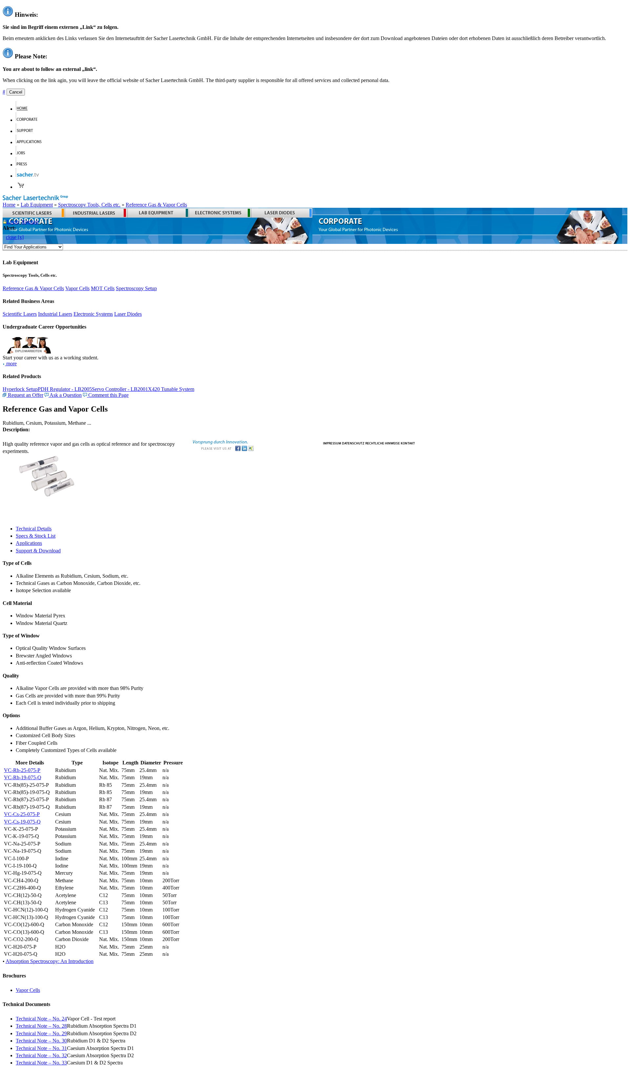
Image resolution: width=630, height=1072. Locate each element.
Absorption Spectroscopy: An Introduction (50, 961)
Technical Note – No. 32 (41, 1055)
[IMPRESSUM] (332, 442)
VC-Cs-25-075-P (22, 814)
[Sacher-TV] (29, 176)
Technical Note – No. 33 (41, 1062)
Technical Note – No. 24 (41, 1018)
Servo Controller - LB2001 (120, 389)
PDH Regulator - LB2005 (65, 389)
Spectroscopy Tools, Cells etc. (89, 204)
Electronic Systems (93, 314)
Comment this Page (108, 395)
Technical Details (34, 528)
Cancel (15, 92)
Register (30, 222)
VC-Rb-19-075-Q (22, 777)
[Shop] (21, 187)
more (11, 363)
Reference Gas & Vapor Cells (156, 204)
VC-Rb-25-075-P (22, 770)
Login (13, 222)
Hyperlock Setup (20, 389)
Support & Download (38, 550)
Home (9, 204)
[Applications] (31, 142)
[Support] (27, 131)
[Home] (24, 109)
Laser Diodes (128, 314)
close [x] (15, 237)
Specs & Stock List (35, 536)
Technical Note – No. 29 (41, 1033)
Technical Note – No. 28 (41, 1026)
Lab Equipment (37, 204)
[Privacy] (353, 442)
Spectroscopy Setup (136, 288)
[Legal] (383, 442)
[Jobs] (23, 153)
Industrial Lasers (55, 314)
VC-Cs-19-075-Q (22, 822)
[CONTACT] (408, 442)
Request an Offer (25, 395)
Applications (29, 543)
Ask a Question (65, 395)
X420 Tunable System (171, 389)
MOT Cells (103, 288)
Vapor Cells (77, 288)
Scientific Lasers (20, 314)
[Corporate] (29, 120)
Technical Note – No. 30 (41, 1040)
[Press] (24, 164)
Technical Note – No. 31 (41, 1048)
